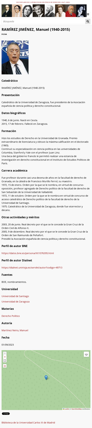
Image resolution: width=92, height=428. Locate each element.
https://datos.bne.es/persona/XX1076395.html (28, 253)
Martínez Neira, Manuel (15, 330)
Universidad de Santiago (15, 296)
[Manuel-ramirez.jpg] (15, 73)
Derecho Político (11, 316)
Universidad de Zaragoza (15, 301)
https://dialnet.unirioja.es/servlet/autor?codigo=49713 (32, 267)
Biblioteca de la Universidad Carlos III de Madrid (28, 422)
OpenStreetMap (77, 409)
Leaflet (66, 409)
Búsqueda (87, 21)
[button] (46, 377)
